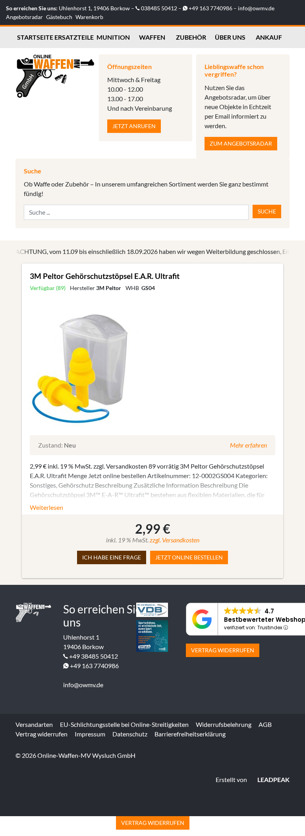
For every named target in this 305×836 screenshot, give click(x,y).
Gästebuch (59, 16)
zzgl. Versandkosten (174, 540)
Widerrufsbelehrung (223, 724)
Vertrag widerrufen (222, 650)
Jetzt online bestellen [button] (189, 557)
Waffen (152, 37)
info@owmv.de (256, 8)
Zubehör (191, 37)
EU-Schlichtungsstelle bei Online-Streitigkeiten (124, 724)
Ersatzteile (74, 37)
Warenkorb (89, 16)
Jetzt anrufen (134, 126)
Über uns (230, 37)
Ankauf (269, 37)
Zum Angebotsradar (241, 143)
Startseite (35, 37)
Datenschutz (129, 734)
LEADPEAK (273, 779)
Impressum (90, 734)
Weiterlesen (46, 507)
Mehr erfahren (248, 445)
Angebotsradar (24, 16)
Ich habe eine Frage (111, 557)
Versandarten (34, 724)
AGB (265, 724)
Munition (113, 37)
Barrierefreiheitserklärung (190, 734)
